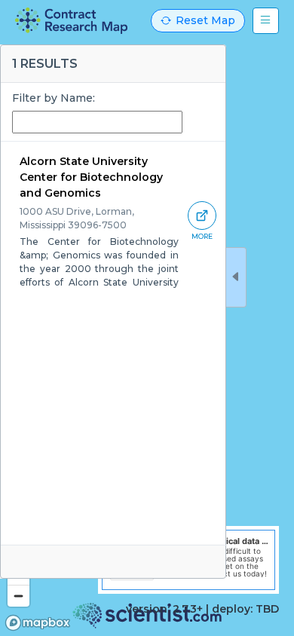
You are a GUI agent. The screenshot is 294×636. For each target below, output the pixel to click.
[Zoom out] (18, 596)
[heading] (71, 21)
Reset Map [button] (205, 20)
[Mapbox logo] (38, 622)
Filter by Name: (53, 98)
